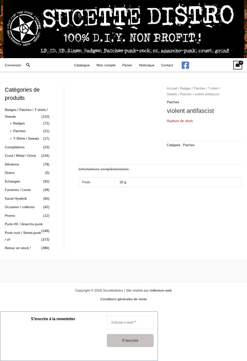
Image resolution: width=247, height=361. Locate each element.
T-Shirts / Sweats (26, 138)
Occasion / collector (20, 207)
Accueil (172, 88)
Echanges (12, 181)
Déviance (12, 164)
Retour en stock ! (18, 248)
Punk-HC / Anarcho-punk (24, 224)
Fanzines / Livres (18, 190)
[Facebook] (185, 65)
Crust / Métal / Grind (20, 155)
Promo (10, 216)
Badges (19, 123)
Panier (127, 65)
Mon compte (106, 65)
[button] (28, 65)
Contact (167, 65)
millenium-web (161, 290)
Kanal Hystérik (16, 198)
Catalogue (82, 65)
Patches (19, 131)
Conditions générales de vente (123, 299)
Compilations (15, 147)
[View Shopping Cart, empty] (237, 65)
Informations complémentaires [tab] (104, 169)
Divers (9, 173)
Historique (146, 65)
